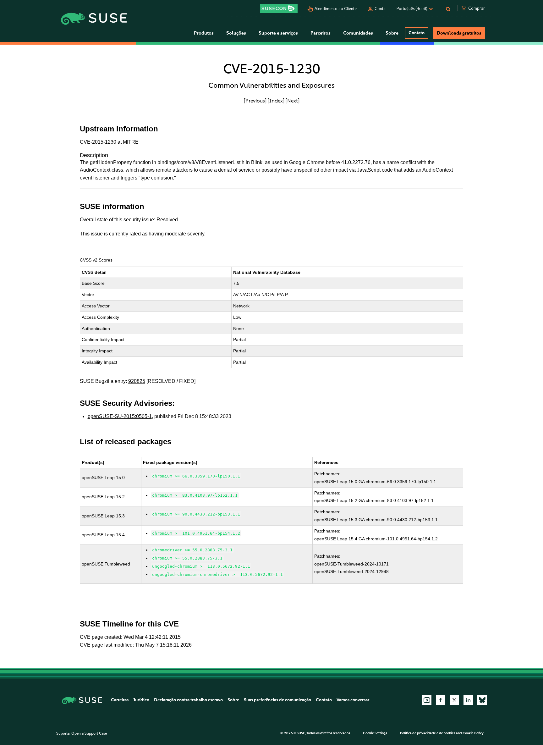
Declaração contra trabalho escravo (188, 700)
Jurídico (141, 700)
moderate (175, 233)
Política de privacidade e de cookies (427, 733)
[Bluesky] (482, 700)
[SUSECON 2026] (279, 8)
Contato (417, 33)
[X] (454, 700)
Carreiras (120, 700)
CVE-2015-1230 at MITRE (109, 142)
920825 (136, 381)
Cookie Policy (473, 733)
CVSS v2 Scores (96, 259)
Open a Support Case (89, 733)
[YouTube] (426, 700)
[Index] (276, 100)
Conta (380, 8)
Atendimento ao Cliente (336, 8)
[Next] (292, 100)
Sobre (233, 700)
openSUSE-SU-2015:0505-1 (120, 416)
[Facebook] (440, 700)
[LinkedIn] (468, 700)
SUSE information (112, 206)
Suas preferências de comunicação (277, 700)
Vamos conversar (353, 700)
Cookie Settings (375, 733)
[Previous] (255, 100)
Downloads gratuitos (459, 33)
